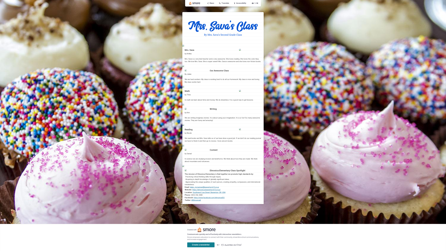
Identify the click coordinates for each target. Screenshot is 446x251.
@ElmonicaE (196, 200)
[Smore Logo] (194, 3)
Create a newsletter (201, 245)
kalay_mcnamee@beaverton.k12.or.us (204, 187)
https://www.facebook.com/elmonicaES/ (209, 198)
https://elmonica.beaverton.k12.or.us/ (206, 190)
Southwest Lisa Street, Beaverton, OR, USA (209, 192)
